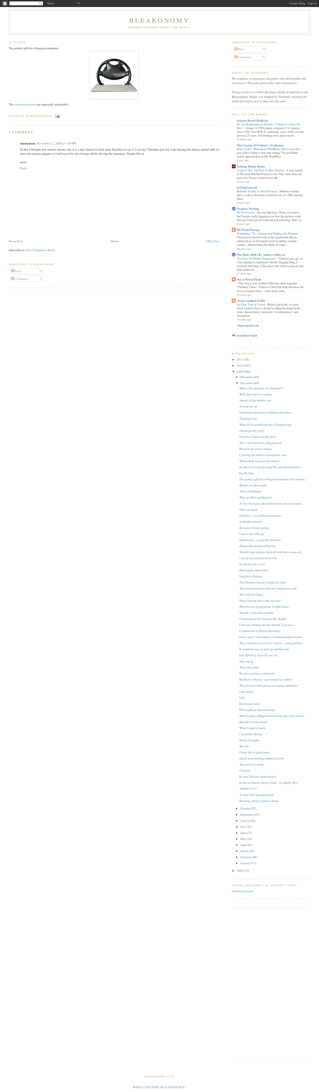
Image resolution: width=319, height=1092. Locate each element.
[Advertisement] (246, 983)
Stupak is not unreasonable (256, 613)
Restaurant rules (249, 704)
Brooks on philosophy (253, 485)
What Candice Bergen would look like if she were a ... (273, 716)
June (243, 833)
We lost (244, 746)
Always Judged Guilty (251, 300)
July (243, 827)
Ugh (242, 697)
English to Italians (250, 576)
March (244, 851)
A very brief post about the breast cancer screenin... (271, 503)
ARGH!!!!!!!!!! (248, 789)
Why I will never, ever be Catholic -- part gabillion (271, 643)
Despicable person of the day (257, 546)
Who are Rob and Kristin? (255, 497)
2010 (240, 365)
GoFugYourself (247, 187)
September (247, 814)
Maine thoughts (249, 740)
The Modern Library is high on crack (262, 582)
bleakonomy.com (243, 891)
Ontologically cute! (251, 430)
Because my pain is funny (255, 449)
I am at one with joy (251, 534)
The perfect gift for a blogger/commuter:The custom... (273, 479)
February (246, 857)
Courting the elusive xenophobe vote (263, 455)
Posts (17, 271)
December (247, 377)
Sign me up (246, 661)
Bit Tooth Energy (248, 229)
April (244, 845)
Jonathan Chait (247, 335)
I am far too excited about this (258, 558)
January (245, 863)
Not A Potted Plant (249, 279)
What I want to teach (252, 728)
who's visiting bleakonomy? (159, 1087)
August (245, 820)
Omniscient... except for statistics (260, 540)
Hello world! (244, 149)
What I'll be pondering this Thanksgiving (265, 424)
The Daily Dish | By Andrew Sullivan (261, 254)
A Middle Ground (250, 522)
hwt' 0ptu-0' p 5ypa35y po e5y (258, 655)
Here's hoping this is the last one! (260, 600)
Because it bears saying (254, 528)
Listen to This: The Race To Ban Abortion (261, 170)
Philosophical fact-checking (257, 710)
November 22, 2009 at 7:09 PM (56, 143)
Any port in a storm (251, 764)
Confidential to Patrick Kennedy (259, 631)
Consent (244, 770)
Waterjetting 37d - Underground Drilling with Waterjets (268, 233)
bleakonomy (159, 20)
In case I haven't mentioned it (257, 776)
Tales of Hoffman (250, 491)
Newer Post (16, 241)
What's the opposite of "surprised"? (261, 388)
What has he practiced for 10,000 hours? (264, 606)
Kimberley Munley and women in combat (265, 679)
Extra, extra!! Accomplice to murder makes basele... (271, 637)
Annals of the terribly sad (255, 400)
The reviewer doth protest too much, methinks (268, 685)
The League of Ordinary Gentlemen (260, 145)
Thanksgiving (248, 418)
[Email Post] (56, 116)
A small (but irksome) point (256, 795)
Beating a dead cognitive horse (259, 801)
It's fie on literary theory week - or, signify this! (268, 782)
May (243, 839)
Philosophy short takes (253, 570)
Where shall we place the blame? (259, 461)
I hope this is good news (254, 752)
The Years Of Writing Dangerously (257, 258)
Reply (24, 168)
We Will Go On (246, 212)
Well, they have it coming (255, 394)
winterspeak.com (248, 325)
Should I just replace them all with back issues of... (271, 552)
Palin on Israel (248, 509)
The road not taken (251, 594)
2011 (240, 359)
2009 (240, 371)
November (247, 383)
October (245, 808)
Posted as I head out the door (257, 437)
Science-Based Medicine (252, 120)
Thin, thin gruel (249, 667)
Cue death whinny (250, 734)
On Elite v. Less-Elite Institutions (260, 515)
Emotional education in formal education (265, 412)
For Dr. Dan (246, 473)
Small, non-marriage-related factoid (261, 758)
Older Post (212, 241)
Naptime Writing (248, 208)
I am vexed (246, 691)
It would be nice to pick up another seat (264, 649)
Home (114, 241)
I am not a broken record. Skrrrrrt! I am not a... (267, 625)
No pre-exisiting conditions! (257, 673)
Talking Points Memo (251, 166)
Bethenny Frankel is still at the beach (257, 191)
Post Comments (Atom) (40, 250)
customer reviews (25, 104)
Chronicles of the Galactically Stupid (262, 619)
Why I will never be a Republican (260, 443)
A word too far (248, 406)
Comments (21, 279)
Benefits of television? (253, 722)
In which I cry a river (252, 564)
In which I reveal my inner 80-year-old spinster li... (271, 467)
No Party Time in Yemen (251, 304)
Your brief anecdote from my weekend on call (268, 588)
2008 (240, 870)
